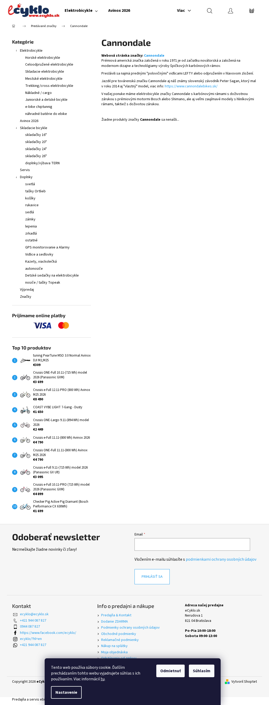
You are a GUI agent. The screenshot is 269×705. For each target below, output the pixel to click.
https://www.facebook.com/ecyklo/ (48, 632)
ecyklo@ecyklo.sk (34, 614)
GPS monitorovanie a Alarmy (47, 247)
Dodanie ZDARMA (114, 621)
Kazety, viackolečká (41, 261)
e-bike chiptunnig (38, 106)
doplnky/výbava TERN (42, 163)
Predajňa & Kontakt (116, 615)
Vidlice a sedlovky (39, 254)
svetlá (30, 184)
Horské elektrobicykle (42, 57)
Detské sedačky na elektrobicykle (52, 275)
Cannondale (154, 55)
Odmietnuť (170, 671)
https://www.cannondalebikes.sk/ (191, 86)
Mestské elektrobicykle (44, 78)
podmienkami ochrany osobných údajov (221, 559)
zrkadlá (31, 233)
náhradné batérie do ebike (46, 113)
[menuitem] (81, 10)
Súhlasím (201, 671)
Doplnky (26, 177)
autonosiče (34, 268)
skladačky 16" (36, 134)
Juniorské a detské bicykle (46, 99)
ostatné (31, 240)
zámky (30, 219)
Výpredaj (27, 289)
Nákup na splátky (114, 646)
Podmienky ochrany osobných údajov (130, 627)
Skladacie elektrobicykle (44, 71)
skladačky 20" (36, 142)
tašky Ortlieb (35, 191)
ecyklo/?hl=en (31, 639)
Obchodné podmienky (118, 634)
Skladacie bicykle (33, 128)
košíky (30, 198)
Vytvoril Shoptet (244, 681)
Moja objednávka (114, 652)
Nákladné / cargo (38, 93)
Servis (25, 170)
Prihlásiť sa (152, 576)
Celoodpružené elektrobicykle (49, 64)
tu (103, 679)
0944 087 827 (30, 626)
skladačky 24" (36, 149)
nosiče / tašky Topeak (42, 282)
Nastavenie (66, 692)
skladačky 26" (36, 156)
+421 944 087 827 (33, 620)
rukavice (32, 205)
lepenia (31, 226)
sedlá (29, 212)
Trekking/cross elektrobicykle (49, 85)
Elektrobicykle (31, 50)
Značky (25, 296)
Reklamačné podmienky (120, 640)
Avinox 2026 (29, 121)
